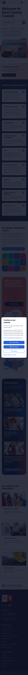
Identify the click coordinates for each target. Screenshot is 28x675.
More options (14, 351)
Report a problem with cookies (10, 354)
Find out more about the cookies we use (13, 338)
